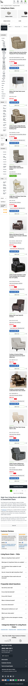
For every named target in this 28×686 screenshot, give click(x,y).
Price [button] (2, 135)
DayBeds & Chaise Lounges (4, 68)
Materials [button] (3, 201)
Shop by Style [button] (2, 144)
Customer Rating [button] (3, 206)
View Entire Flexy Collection (14, 434)
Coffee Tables (4, 62)
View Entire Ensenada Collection (15, 395)
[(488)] (3, 210)
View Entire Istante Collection (15, 173)
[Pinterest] (8, 676)
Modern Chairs (8, 16)
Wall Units (4, 74)
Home (2, 5)
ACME (20, 21)
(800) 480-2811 (7, 648)
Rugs (3, 91)
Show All (14, 525)
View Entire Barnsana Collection (15, 469)
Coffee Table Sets (4, 60)
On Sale (3, 38)
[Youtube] (11, 676)
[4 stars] (3, 212)
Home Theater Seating (3, 51)
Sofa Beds (4, 56)
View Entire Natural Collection (15, 242)
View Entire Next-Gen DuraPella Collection (17, 59)
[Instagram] (13, 676)
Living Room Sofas (4, 45)
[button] (14, 2)
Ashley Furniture (6, 21)
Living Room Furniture (8, 5)
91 (22, 490)
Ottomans (4, 57)
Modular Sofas (3, 77)
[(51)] (3, 212)
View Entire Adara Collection (15, 202)
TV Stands (4, 72)
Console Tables (3, 66)
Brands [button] (2, 102)
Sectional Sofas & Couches (4, 54)
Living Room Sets (4, 43)
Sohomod (4, 509)
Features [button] (3, 148)
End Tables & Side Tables (4, 64)
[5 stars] (3, 210)
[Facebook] (3, 676)
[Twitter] (5, 676)
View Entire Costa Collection (15, 322)
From (2, 138)
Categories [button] (3, 35)
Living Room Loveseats (4, 47)
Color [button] (2, 198)
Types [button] (2, 178)
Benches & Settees (4, 70)
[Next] (25, 491)
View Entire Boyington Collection (15, 283)
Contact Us (6, 655)
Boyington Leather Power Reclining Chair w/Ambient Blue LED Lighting (9, 545)
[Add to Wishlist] (26, 71)
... (19, 490)
